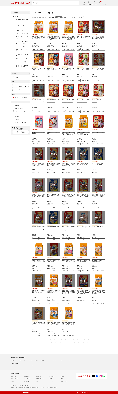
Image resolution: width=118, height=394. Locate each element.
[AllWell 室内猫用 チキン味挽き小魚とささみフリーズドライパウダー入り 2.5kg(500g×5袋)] (38, 26)
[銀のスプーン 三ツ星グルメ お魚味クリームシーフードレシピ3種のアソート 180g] (98, 90)
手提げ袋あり (18, 117)
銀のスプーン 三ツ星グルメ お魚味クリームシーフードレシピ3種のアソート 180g (98, 101)
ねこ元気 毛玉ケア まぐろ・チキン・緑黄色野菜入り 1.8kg (68, 69)
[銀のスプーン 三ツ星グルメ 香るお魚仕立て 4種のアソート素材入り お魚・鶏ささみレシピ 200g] (68, 90)
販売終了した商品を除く (21, 98)
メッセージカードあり (20, 111)
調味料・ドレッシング (40, 378)
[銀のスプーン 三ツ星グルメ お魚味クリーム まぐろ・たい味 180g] (38, 90)
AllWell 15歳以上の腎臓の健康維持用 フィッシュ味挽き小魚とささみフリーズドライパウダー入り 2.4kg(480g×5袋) (53, 38)
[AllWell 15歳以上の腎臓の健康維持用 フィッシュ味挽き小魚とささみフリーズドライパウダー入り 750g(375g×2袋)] (68, 313)
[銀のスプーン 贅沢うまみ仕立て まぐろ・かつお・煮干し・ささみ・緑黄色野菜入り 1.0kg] (68, 153)
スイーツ (37, 381)
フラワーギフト (51, 381)
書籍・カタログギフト (65, 381)
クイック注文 (94, 4)
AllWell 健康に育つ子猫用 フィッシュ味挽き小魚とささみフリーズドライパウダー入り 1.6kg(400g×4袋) (68, 260)
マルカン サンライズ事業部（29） (22, 50)
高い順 (73, 17)
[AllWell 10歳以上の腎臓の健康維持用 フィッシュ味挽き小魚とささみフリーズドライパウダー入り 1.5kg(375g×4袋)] (53, 313)
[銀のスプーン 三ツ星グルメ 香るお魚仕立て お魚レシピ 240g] (83, 26)
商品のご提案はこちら (54, 387)
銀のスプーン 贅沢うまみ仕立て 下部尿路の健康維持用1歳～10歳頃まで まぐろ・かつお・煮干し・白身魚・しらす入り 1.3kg (83, 292)
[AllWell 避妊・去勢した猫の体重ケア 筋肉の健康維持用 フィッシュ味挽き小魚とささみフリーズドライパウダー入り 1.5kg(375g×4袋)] (83, 121)
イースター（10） (20, 22)
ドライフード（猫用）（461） (21, 19)
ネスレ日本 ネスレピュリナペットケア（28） (22, 42)
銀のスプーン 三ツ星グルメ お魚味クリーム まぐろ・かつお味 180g (83, 69)
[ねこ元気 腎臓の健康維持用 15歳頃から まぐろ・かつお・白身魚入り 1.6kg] (53, 121)
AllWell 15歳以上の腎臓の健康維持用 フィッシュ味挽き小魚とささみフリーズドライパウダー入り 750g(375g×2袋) (68, 324)
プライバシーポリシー (45, 387)
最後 (88, 341)
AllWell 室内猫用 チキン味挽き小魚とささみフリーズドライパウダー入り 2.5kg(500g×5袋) (38, 37)
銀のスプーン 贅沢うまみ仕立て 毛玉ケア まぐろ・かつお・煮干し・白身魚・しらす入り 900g (98, 228)
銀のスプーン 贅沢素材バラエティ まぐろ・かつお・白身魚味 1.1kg (98, 164)
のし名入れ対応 (19, 108)
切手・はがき (13, 376)
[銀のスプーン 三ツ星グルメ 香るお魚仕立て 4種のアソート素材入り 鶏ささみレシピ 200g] (53, 90)
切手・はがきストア (15, 365)
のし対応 (17, 105)
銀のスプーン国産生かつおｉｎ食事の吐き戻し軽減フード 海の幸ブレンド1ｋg (83, 228)
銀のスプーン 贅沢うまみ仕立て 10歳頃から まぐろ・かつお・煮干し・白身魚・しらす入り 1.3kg (68, 195)
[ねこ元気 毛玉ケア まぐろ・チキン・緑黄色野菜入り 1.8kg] (68, 59)
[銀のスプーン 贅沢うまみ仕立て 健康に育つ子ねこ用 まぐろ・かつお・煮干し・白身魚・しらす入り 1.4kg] (38, 185)
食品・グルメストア (33, 365)
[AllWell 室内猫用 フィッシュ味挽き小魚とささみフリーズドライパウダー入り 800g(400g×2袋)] (83, 249)
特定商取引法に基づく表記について (32, 387)
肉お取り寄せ (38, 376)
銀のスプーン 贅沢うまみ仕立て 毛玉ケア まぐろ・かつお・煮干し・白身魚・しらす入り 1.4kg (53, 260)
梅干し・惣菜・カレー (15, 378)
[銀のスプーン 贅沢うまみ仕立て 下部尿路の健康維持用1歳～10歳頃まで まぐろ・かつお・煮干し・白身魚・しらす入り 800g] (68, 280)
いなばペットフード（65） (21, 26)
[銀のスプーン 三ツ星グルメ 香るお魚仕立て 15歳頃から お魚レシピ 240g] (98, 121)
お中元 (30, 360)
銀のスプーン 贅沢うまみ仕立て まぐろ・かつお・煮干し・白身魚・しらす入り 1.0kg (38, 164)
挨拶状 (16, 114)
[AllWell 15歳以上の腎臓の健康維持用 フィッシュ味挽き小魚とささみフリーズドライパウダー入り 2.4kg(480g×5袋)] (53, 26)
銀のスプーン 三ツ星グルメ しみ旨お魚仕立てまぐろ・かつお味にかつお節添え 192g (38, 69)
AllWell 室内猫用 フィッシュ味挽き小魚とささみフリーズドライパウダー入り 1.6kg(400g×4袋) (38, 291)
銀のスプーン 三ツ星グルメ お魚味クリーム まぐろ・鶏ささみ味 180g (98, 69)
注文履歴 (89, 4)
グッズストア (42, 365)
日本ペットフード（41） (22, 33)
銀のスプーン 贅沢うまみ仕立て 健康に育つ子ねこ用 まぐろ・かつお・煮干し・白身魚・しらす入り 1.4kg (38, 196)
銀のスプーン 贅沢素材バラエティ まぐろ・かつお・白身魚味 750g (83, 164)
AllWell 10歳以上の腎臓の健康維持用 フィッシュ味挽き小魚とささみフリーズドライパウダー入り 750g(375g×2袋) (98, 292)
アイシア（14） (20, 30)
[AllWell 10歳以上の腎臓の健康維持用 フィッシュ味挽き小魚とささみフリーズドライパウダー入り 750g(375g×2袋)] (98, 280)
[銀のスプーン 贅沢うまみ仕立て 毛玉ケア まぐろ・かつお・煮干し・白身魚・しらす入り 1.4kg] (53, 249)
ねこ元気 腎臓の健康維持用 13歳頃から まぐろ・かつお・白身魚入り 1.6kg (38, 323)
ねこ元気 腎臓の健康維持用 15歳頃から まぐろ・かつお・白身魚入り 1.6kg (53, 132)
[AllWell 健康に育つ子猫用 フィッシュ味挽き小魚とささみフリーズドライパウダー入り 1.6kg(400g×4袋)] (68, 249)
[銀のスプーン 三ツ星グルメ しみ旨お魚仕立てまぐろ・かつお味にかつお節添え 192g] (38, 59)
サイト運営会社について (20, 387)
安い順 (80, 17)
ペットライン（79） (21, 46)
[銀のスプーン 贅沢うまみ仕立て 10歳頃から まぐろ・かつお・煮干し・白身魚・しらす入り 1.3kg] (68, 185)
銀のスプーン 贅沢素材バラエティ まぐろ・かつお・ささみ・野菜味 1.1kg (53, 195)
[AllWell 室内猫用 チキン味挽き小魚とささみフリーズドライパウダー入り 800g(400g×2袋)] (98, 249)
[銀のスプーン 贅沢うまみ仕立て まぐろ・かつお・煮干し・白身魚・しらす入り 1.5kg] (53, 153)
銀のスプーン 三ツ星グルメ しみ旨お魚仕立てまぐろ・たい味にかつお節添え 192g (53, 69)
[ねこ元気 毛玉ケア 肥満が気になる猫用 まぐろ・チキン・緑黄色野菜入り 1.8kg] (38, 121)
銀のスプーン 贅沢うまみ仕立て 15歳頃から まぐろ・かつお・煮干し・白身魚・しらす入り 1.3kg (38, 228)
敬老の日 (36, 360)
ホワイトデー (70, 360)
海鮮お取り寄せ (26, 376)
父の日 (25, 360)
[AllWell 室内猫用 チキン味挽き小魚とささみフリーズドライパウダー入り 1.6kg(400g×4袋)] (53, 280)
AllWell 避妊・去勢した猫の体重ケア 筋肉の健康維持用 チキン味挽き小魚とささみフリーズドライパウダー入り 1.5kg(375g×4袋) (68, 38)
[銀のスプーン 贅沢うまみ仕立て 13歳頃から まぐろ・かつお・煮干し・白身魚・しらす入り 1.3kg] (83, 185)
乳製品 (62, 376)
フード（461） (16, 16)
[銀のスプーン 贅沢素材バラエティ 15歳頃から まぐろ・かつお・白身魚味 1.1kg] (53, 217)
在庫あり (17, 77)
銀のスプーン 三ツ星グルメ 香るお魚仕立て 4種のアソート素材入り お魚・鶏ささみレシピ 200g (68, 101)
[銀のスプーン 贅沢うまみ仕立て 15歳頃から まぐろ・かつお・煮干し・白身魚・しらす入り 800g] (98, 185)
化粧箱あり (18, 120)
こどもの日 (19, 360)
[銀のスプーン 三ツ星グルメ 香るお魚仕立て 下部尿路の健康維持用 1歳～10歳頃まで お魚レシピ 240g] (98, 26)
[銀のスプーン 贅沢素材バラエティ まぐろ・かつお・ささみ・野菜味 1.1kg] (53, 185)
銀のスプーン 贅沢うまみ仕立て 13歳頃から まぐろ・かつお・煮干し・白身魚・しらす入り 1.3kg (83, 195)
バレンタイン (62, 360)
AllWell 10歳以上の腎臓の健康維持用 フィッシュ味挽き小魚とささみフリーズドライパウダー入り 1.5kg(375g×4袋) (53, 324)
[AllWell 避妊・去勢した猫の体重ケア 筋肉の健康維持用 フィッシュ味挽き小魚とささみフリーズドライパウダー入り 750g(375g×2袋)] (68, 121)
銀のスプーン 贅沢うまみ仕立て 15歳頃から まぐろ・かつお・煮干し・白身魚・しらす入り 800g (98, 195)
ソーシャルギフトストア (52, 365)
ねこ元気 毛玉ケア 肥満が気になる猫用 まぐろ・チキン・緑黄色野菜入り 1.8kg (38, 132)
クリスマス (54, 360)
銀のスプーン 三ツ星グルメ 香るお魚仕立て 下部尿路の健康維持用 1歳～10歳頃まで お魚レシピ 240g (98, 37)
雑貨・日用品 (26, 381)
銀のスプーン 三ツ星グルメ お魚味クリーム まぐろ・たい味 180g (38, 100)
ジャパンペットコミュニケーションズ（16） (22, 65)
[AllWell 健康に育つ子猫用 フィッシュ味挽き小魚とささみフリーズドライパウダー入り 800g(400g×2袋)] (38, 249)
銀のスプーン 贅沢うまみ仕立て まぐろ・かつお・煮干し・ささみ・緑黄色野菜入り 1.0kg (68, 164)
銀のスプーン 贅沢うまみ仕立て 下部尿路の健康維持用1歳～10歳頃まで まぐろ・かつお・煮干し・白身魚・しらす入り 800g (68, 292)
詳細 (34, 49)
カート (100, 4)
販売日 (66, 17)
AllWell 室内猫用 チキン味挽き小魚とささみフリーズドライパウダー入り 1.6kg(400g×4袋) (53, 291)
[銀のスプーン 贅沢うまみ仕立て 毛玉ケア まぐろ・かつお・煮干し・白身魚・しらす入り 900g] (98, 217)
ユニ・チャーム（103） (22, 59)
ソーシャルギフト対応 (20, 122)
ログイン (84, 4)
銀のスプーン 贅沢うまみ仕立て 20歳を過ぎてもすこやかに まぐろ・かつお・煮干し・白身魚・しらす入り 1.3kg (68, 228)
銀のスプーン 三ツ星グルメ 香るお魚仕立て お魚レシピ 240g (83, 37)
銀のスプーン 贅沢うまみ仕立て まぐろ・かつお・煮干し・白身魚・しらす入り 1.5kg (53, 164)
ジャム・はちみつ (27, 378)
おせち (48, 360)
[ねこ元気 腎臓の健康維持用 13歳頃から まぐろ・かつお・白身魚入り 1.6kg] (38, 313)
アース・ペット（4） (21, 62)
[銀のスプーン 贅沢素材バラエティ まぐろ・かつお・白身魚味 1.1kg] (98, 153)
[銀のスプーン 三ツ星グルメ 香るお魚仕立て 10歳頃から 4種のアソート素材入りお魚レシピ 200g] (83, 90)
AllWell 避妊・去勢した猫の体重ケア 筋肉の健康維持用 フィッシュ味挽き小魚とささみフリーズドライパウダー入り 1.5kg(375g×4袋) (83, 132)
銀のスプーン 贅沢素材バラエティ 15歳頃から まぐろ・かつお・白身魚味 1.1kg (53, 228)
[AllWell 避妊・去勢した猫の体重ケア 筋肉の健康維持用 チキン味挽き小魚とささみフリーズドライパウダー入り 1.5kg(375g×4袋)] (68, 26)
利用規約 (12, 387)
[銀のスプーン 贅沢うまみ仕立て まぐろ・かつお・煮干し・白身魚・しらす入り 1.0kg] (38, 153)
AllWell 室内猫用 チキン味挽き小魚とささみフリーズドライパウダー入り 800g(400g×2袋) (98, 260)
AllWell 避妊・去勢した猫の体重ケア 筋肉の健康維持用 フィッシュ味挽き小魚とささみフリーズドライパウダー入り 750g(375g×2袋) (68, 132)
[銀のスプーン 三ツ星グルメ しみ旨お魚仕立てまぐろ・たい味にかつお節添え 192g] (53, 59)
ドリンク (50, 378)
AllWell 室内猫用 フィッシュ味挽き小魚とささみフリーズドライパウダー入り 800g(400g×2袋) (83, 260)
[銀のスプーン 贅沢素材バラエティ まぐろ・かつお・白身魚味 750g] (83, 153)
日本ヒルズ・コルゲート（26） (22, 37)
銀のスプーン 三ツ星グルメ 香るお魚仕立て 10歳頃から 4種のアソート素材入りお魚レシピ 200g (83, 101)
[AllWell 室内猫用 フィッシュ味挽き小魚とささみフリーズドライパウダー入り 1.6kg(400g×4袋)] (38, 280)
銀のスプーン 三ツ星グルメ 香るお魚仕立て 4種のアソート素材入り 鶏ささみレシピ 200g (53, 101)
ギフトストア (24, 365)
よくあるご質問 (20, 385)
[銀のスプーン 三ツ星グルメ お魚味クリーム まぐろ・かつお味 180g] (83, 59)
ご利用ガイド (13, 385)
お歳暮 (42, 360)
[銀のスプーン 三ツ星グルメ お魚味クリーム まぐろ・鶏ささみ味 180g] (98, 59)
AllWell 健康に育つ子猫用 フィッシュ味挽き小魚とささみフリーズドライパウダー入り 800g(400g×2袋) (38, 260)
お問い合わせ (27, 385)
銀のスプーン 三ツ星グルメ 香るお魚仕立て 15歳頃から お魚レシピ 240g (98, 132)
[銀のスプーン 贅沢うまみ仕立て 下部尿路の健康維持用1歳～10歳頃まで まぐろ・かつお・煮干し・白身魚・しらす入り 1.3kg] (83, 280)
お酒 (62, 378)
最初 (50, 341)
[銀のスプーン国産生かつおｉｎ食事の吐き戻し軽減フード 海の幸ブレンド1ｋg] (83, 217)
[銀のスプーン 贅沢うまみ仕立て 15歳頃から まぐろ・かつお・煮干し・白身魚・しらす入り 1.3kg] (38, 217)
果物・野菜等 (51, 376)
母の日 (12, 360)
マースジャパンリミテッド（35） (22, 54)
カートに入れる (41, 49)
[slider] (12, 83)
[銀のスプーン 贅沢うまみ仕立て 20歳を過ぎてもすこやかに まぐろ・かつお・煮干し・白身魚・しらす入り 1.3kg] (68, 217)
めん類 (12, 381)
